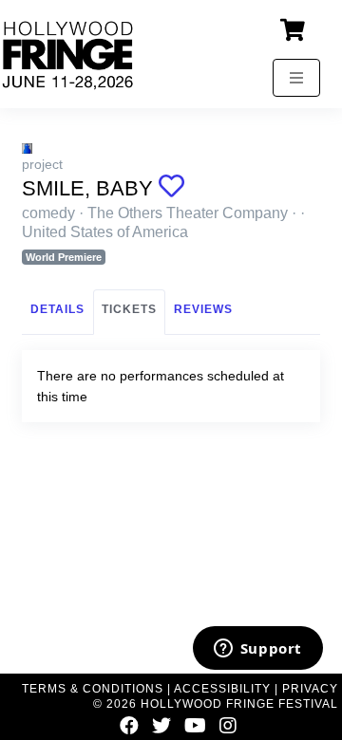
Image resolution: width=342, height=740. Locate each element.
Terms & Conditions (92, 688)
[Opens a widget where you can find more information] (257, 650)
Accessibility (222, 688)
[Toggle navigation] (296, 78)
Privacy (310, 688)
